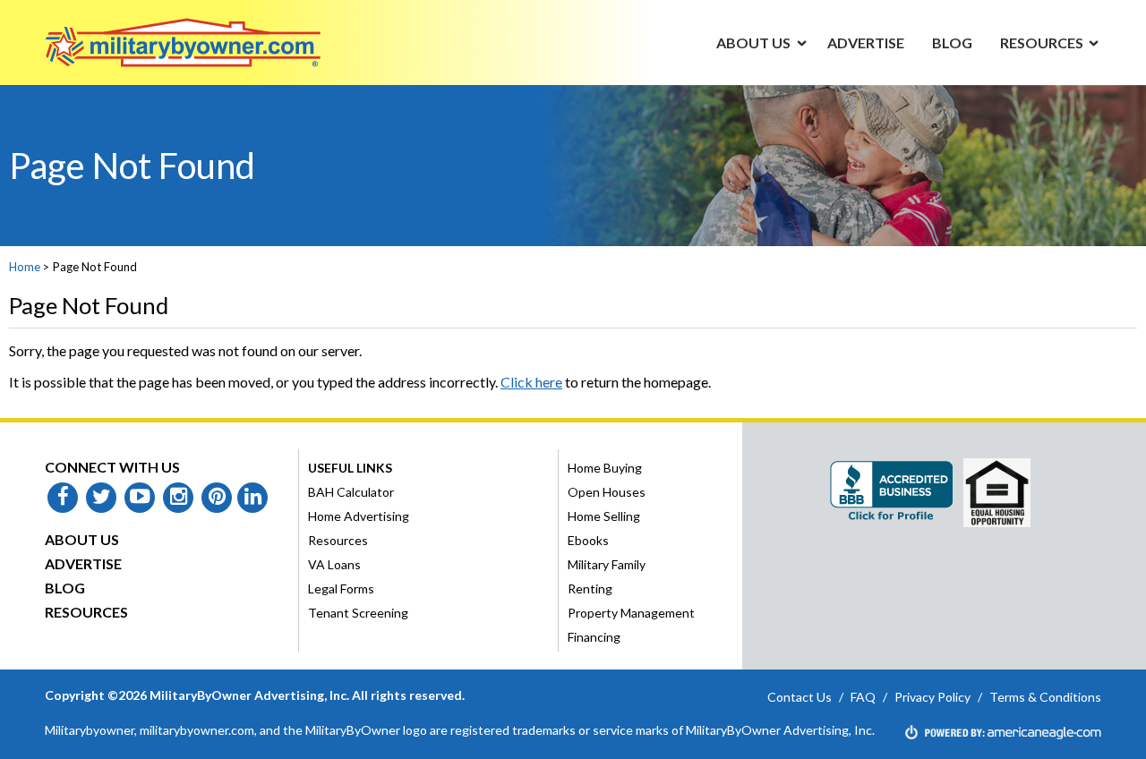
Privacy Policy (932, 696)
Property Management (631, 612)
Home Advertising (358, 516)
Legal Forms (341, 588)
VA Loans (334, 564)
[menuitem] (753, 42)
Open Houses (607, 491)
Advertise (83, 563)
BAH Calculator (351, 491)
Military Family (607, 564)
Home (24, 267)
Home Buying (605, 467)
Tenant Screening (358, 612)
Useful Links (350, 467)
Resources (86, 611)
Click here (531, 381)
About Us (82, 539)
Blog (65, 587)
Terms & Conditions (1045, 696)
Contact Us (799, 696)
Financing (594, 636)
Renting (590, 588)
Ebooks (588, 540)
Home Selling (604, 516)
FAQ (863, 696)
